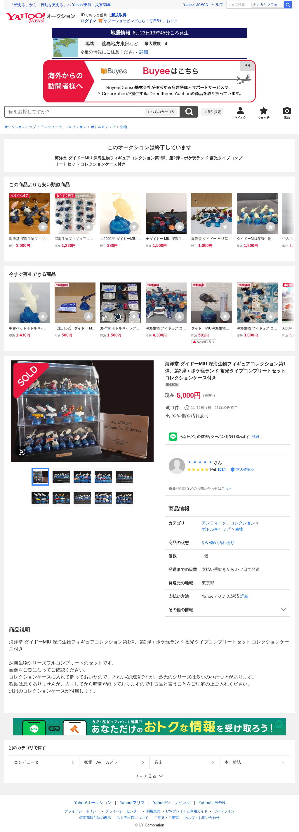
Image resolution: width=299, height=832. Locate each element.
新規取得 (118, 15)
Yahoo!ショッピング (171, 802)
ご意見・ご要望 (166, 818)
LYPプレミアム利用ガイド (187, 811)
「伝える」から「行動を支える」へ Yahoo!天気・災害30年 (60, 5)
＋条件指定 (212, 112)
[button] (227, 609)
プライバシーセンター (122, 811)
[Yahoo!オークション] (41, 14)
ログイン (88, 21)
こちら (226, 488)
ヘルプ (217, 4)
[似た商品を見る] (21, 452)
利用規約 (153, 811)
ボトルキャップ (103, 127)
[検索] (288, 4)
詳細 (255, 437)
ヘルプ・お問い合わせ (202, 818)
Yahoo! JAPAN (195, 4)
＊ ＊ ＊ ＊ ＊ (200, 462)
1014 (222, 470)
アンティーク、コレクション (63, 127)
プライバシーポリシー (82, 811)
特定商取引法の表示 (95, 818)
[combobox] (74, 112)
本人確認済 (245, 470)
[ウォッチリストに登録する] (43, 226)
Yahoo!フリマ (132, 802)
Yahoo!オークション (93, 802)
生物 (123, 127)
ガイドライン (223, 811)
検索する (189, 112)
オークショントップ (20, 127)
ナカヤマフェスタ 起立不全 (270, 5)
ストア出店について (132, 818)
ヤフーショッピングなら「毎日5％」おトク (141, 21)
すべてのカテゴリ (161, 112)
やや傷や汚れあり (218, 542)
